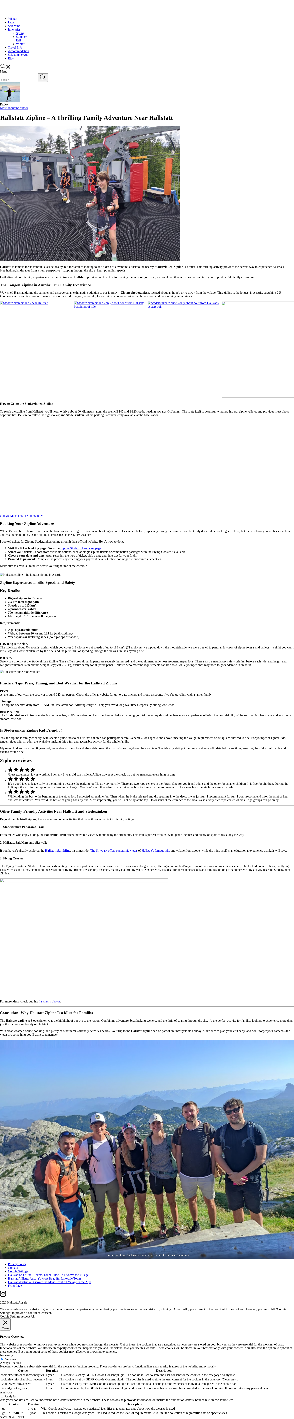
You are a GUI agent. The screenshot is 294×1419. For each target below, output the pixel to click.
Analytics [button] (6, 1392)
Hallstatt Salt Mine (57, 850)
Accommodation (18, 51)
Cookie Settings (18, 1271)
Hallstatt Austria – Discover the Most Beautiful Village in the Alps (49, 1282)
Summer (21, 36)
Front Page (15, 1285)
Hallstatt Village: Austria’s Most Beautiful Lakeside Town (44, 1278)
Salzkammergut (18, 54)
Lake (11, 22)
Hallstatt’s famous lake (156, 850)
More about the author (14, 108)
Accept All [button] (28, 1316)
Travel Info (15, 47)
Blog (11, 58)
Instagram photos (49, 1001)
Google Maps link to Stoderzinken (21, 515)
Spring (20, 33)
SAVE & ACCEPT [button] (12, 1417)
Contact (13, 1267)
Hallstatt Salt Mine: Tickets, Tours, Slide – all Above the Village (48, 1275)
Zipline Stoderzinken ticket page (80, 548)
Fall (18, 40)
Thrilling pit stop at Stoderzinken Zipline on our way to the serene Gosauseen (147, 1254)
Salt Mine (14, 26)
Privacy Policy (17, 1264)
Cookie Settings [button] (10, 1316)
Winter (20, 44)
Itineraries (14, 29)
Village (12, 18)
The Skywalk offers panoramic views (113, 850)
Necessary (11, 1359)
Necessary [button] (6, 1355)
